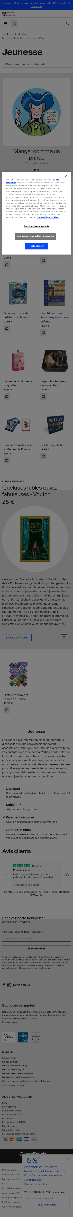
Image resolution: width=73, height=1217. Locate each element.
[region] (36, 213)
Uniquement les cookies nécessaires (35, 236)
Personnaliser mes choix (36, 226)
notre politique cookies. (48, 217)
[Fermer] (66, 176)
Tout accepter (36, 246)
